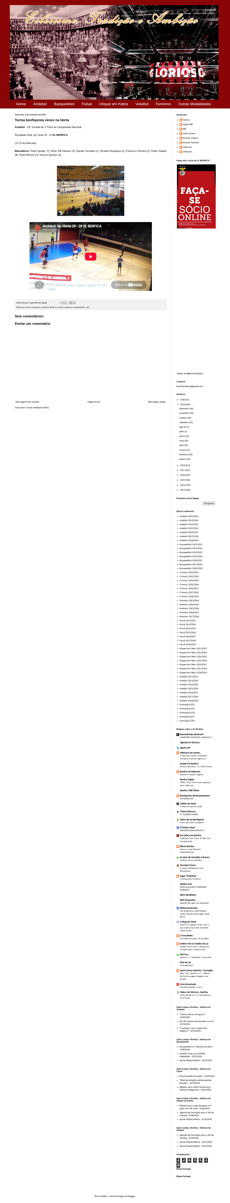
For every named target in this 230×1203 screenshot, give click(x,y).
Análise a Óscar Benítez (191, 860)
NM (184, 129)
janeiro (183, 459)
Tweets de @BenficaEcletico (189, 373)
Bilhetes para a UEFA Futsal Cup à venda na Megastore (195, 1088)
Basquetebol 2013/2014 (190, 548)
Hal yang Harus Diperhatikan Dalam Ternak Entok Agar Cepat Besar (194, 914)
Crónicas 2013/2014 (189, 576)
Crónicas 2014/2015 (189, 580)
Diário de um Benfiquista (192, 819)
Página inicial (94, 402)
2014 (182, 485)
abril (181, 445)
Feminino (163, 104)
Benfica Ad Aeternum (190, 771)
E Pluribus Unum (187, 827)
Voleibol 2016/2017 (188, 692)
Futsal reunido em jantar (191, 1076)
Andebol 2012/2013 (188, 516)
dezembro (184, 408)
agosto (183, 427)
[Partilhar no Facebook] (71, 302)
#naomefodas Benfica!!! (191, 734)
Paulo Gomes (189, 133)
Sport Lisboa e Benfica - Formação (196, 970)
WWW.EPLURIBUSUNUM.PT (192, 830)
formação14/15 (187, 708)
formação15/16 (187, 713)
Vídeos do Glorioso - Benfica (194, 992)
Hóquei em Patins (113, 104)
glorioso (69, 307)
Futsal (87, 104)
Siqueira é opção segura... (192, 774)
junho (182, 436)
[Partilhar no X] (68, 302)
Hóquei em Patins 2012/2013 (193, 648)
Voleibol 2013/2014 (188, 681)
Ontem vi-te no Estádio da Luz (194, 944)
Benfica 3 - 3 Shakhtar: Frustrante (195, 957)
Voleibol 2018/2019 (188, 701)
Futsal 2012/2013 (187, 620)
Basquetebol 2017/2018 (190, 564)
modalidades (79, 307)
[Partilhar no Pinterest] (74, 302)
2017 (182, 470)
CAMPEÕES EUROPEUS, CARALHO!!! (196, 737)
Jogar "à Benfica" (188, 876)
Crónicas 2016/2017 (189, 588)
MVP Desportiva (187, 900)
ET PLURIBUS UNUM (189, 814)
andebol (45, 307)
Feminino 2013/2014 (189, 600)
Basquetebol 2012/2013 (190, 544)
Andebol (40, 104)
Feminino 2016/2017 (189, 612)
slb (87, 307)
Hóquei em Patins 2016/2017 (193, 664)
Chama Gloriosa (187, 811)
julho (182, 431)
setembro (184, 422)
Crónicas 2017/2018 (189, 592)
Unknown (187, 147)
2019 (182, 404)
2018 (182, 465)
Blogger (131, 1196)
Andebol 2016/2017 (188, 532)
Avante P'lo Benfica (189, 764)
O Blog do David (188, 922)
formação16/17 (187, 717)
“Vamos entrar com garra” (192, 1014)
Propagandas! (186, 965)
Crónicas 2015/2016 (189, 584)
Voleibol (142, 104)
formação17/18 (187, 721)
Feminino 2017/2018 (189, 616)
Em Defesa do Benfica (190, 835)
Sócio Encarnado (188, 984)
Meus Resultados (188, 895)
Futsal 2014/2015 (187, 628)
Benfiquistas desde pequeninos (195, 796)
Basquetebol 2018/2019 (190, 568)
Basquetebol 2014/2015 (190, 552)
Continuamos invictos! (190, 879)
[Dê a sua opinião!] (64, 302)
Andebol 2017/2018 (188, 536)
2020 (182, 400)
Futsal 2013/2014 (187, 624)
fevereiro (184, 454)
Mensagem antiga (157, 402)
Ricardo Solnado (191, 142)
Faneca (186, 120)
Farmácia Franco (188, 865)
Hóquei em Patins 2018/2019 (193, 672)
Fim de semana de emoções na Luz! (196, 1021)
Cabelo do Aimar (188, 803)
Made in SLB (186, 884)
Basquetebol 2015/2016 (190, 556)
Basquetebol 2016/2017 (190, 560)
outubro (183, 418)
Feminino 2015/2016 (189, 608)
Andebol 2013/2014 (188, 520)
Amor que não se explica (191, 822)
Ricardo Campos (191, 138)
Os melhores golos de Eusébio (194, 938)
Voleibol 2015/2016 (188, 688)
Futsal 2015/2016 (187, 632)
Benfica (53, 307)
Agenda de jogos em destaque (194, 903)
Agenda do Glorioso (190, 742)
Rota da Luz (185, 962)
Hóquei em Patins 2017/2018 (193, 668)
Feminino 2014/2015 (189, 604)
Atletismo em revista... (190, 753)
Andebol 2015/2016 (188, 528)
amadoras (35, 307)
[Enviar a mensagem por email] (61, 302)
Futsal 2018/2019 (187, 644)
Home (21, 104)
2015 (182, 480)
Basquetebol (64, 104)
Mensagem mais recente (27, 402)
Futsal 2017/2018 (187, 640)
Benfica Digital (187, 779)
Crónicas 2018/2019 (189, 596)
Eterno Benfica (187, 846)
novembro (184, 413)
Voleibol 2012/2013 (188, 676)
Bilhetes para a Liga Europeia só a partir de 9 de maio (195, 1107)
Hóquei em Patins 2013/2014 (193, 652)
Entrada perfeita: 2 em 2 (191, 987)
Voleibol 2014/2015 (188, 684)
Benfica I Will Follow (189, 790)
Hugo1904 (188, 124)
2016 (182, 475)
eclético (61, 307)
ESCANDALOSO (186, 799)
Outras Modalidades (194, 104)
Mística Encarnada (188, 908)
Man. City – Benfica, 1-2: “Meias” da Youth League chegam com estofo (195, 976)
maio (182, 441)
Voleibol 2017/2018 (188, 697)
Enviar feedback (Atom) (38, 407)
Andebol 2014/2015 (188, 524)
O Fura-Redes (186, 935)
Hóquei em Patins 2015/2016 (193, 661)
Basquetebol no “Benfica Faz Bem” (196, 1047)
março (182, 450)
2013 (182, 490)
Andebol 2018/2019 (188, 540)
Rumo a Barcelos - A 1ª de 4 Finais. (196, 767)
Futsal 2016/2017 (187, 636)
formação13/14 (187, 704)
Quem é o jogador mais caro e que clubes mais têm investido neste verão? (194, 928)
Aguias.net (185, 748)
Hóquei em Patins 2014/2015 (193, 656)
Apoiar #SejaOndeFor (189, 1060)
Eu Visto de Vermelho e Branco (195, 857)
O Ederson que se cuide (191, 806)
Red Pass (184, 954)
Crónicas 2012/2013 (189, 572)
